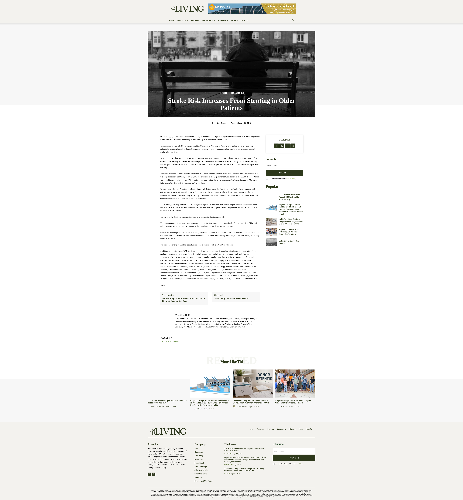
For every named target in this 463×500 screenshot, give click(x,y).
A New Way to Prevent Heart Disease (231, 298)
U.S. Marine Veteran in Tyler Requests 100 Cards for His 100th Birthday (289, 197)
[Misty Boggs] (165, 320)
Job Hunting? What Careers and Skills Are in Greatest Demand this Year (183, 299)
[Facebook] (276, 146)
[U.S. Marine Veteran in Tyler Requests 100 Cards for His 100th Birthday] (271, 197)
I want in (283, 173)
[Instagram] (153, 474)
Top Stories (237, 93)
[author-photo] (149, 406)
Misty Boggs (220, 123)
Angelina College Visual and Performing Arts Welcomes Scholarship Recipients (289, 231)
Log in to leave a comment (170, 341)
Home (171, 21)
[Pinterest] (287, 146)
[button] (293, 21)
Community (207, 21)
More (233, 21)
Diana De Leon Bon (157, 406)
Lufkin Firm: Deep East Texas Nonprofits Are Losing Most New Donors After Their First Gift (291, 221)
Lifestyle (222, 21)
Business (195, 21)
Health (223, 93)
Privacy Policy (291, 179)
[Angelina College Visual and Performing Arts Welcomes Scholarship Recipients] (271, 232)
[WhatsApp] (292, 146)
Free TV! (245, 21)
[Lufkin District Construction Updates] (271, 242)
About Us (181, 21)
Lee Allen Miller (241, 406)
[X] (281, 146)
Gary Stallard (198, 409)
